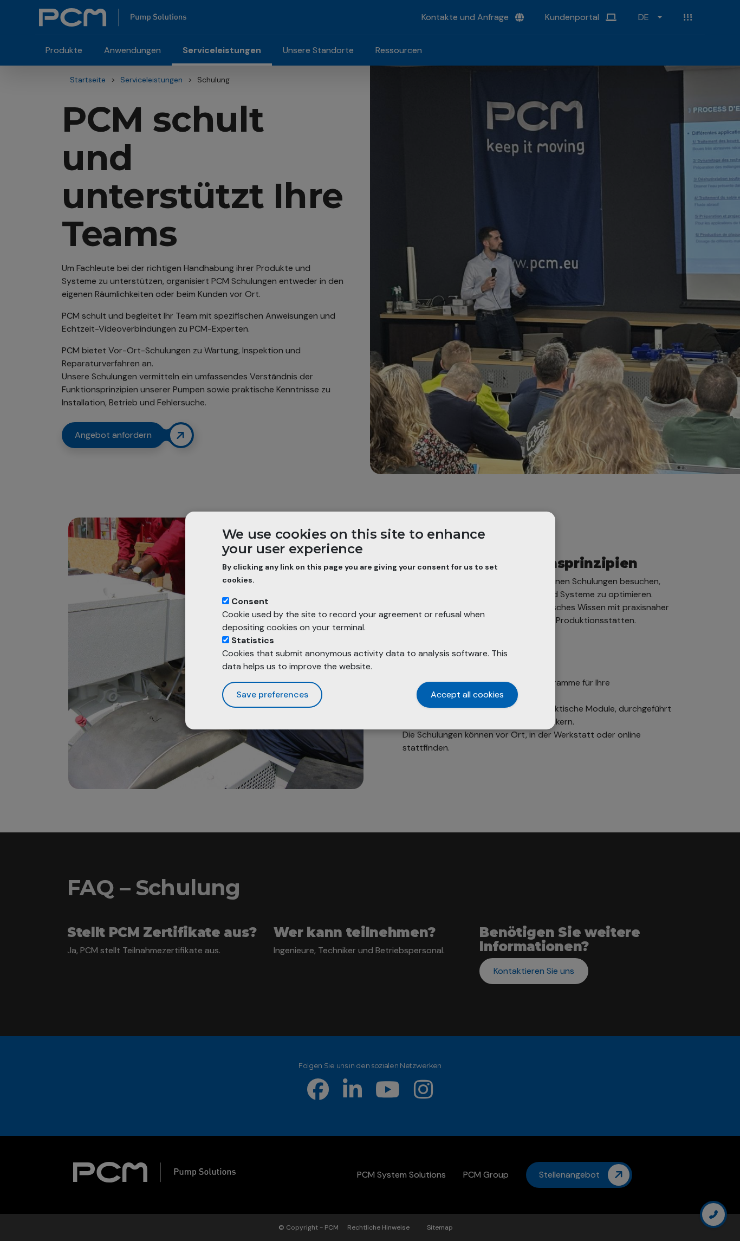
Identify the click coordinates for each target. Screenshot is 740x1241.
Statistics (252, 640)
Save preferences (272, 694)
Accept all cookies (467, 694)
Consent (250, 601)
